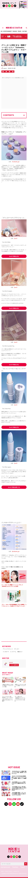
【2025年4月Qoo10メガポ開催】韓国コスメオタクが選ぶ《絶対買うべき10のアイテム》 (19, 772)
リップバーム (13, 651)
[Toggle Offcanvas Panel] (3, 28)
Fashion (14, 31)
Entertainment (7, 31)
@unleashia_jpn (15, 551)
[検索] (25, 863)
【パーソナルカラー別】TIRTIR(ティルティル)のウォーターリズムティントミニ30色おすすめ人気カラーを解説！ (7, 698)
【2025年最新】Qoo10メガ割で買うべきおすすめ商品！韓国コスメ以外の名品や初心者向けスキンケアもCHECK (19, 788)
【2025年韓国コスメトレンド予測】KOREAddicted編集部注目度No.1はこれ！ (19, 783)
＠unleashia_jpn (15, 161)
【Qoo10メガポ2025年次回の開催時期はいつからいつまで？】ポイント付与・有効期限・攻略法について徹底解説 (19, 778)
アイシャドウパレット (8, 649)
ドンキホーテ (6, 651)
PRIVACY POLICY (8, 871)
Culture (24, 31)
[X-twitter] (6, 804)
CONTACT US (16, 871)
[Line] (9, 6)
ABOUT (2, 871)
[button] (26, 28)
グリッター (16, 649)
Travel (19, 31)
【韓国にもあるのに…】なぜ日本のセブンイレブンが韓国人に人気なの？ (17, 37)
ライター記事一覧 (14, 665)
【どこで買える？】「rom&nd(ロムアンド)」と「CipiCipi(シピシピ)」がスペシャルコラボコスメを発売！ (20, 698)
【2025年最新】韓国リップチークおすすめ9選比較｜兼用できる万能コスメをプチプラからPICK (19, 793)
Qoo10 (15, 238)
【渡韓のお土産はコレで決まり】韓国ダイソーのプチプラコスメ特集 (7, 685)
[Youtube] (12, 6)
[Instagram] (6, 6)
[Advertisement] (14, 17)
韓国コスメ (19, 651)
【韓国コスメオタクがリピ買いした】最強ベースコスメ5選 (20, 685)
